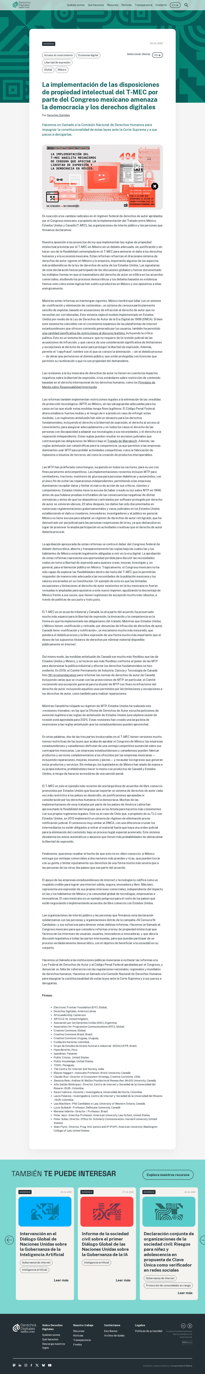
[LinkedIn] (20, 1366)
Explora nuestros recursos (168, 1175)
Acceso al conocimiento (58, 55)
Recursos (112, 5)
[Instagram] (25, 1366)
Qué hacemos (96, 5)
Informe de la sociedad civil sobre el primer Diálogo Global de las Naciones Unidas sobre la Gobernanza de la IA (105, 1244)
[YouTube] (49, 1366)
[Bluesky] (43, 1366)
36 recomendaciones (62, 675)
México (62, 69)
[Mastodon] (14, 1366)
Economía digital (88, 55)
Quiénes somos (76, 5)
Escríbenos (110, 1331)
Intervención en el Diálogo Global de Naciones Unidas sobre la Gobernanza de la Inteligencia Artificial (43, 1244)
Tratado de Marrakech (122, 441)
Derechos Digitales (58, 115)
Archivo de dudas (114, 1335)
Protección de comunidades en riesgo (168, 1285)
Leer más (61, 1280)
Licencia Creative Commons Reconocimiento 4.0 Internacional (179, 1334)
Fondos (77, 1344)
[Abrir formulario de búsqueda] (186, 5)
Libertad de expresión (57, 62)
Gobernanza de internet (36, 1262)
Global (48, 69)
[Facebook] (31, 1366)
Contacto (161, 5)
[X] (37, 1366)
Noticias (127, 5)
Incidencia (48, 44)
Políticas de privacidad (148, 1331)
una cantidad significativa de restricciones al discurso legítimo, (84, 333)
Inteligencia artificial (34, 1269)
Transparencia (143, 5)
